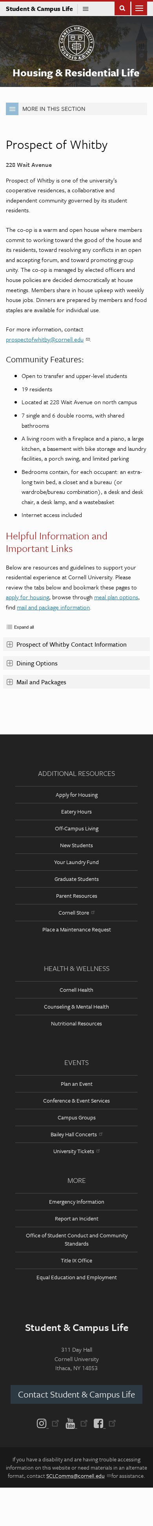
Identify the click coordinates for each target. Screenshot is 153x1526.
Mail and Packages (41, 682)
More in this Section (54, 108)
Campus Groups (77, 1117)
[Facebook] (103, 1423)
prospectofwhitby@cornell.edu (45, 339)
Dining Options (37, 663)
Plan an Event (77, 1083)
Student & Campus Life (42, 8)
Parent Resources (76, 895)
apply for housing (27, 597)
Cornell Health (76, 989)
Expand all (24, 627)
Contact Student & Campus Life (76, 1394)
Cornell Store (73, 912)
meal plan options (116, 597)
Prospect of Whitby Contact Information (72, 644)
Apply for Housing (77, 794)
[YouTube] (76, 1423)
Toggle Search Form (122, 7)
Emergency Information (76, 1201)
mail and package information (53, 607)
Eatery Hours (76, 811)
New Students (76, 845)
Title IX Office (76, 1260)
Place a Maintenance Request (76, 929)
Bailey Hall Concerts (74, 1134)
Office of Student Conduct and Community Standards (77, 1239)
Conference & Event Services (76, 1100)
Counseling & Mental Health (76, 1006)
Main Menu (139, 7)
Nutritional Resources (76, 1023)
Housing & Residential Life (76, 72)
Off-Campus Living (76, 828)
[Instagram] (49, 1423)
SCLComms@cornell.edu (75, 1476)
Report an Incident (76, 1218)
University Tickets (73, 1151)
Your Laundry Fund (76, 862)
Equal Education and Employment (76, 1277)
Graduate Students (77, 879)
